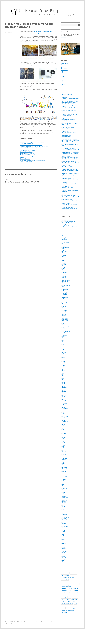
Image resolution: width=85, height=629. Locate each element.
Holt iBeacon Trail (24, 157)
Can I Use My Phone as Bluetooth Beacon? (70, 169)
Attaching (64, 264)
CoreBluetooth (64, 299)
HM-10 (63, 362)
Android (63, 248)
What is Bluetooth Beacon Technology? (69, 195)
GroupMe (63, 357)
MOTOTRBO (64, 433)
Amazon (63, 246)
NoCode (63, 442)
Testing (63, 515)
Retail (63, 472)
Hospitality (63, 80)
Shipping (63, 492)
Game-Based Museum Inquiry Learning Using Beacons (32, 142)
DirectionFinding (75, 584)
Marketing (63, 76)
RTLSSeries (64, 479)
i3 (62, 369)
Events (63, 328)
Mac (63, 415)
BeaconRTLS (64, 268)
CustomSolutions (65, 305)
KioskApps (64, 396)
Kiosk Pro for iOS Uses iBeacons (27, 154)
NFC (63, 441)
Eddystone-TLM (65, 319)
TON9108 (64, 523)
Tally (63, 513)
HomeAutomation (65, 364)
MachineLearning (65, 416)
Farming (63, 336)
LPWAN (63, 413)
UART (63, 532)
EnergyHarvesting (65, 326)
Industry (62, 77)
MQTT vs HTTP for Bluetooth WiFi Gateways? (70, 101)
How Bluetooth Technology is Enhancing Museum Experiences (34, 146)
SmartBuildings (65, 497)
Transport (64, 610)
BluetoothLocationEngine (66, 280)
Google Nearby (65, 356)
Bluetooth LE (64, 276)
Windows (63, 556)
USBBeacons (64, 536)
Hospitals (64, 366)
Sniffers (63, 504)
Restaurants (64, 471)
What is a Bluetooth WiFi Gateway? (68, 119)
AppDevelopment (65, 254)
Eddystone (64, 316)
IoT (61, 67)
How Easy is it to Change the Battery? (69, 188)
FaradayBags (64, 335)
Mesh (62, 72)
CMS (63, 290)
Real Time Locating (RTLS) (66, 73)
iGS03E (63, 382)
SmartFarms (64, 500)
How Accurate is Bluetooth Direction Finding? (70, 183)
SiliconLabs (64, 496)
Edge (63, 323)
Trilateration (64, 531)
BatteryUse (64, 267)
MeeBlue (63, 422)
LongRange (64, 411)
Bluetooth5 (64, 277)
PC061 (63, 450)
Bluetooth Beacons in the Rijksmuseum (28, 156)
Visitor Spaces (12, 33)
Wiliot (63, 555)
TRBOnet (64, 530)
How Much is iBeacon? (66, 165)
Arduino (63, 260)
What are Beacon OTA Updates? (68, 137)
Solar (63, 509)
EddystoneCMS (65, 320)
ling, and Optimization (38, 33)
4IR (62, 235)
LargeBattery (64, 400)
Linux (63, 405)
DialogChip (64, 309)
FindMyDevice (64, 337)
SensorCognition (65, 489)
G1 (62, 348)
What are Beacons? (64, 63)
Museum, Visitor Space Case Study (28, 150)
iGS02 (63, 381)
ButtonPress (64, 286)
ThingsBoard (64, 518)
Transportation (63, 83)
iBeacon (63, 375)
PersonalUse (64, 451)
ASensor (63, 261)
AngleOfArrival (64, 250)
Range (63, 466)
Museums (7, 33)
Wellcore (63, 552)
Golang (63, 354)
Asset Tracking (64, 68)
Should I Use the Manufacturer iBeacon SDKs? (70, 102)
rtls (62, 477)
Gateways (64, 352)
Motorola (63, 432)
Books (63, 284)
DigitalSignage (64, 310)
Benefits (62, 64)
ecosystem (64, 315)
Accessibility (64, 240)
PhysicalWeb (64, 453)
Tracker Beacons (65, 526)
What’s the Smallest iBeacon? (67, 187)
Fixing (63, 340)
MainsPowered (64, 417)
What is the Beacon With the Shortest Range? (70, 157)
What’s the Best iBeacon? (67, 94)
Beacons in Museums (25, 158)
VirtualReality (64, 543)
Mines (63, 426)
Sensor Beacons (65, 488)
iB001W (63, 371)
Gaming (63, 350)
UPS (63, 534)
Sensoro (63, 491)
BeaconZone (64, 272)
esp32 (63, 327)
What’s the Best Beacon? (66, 136)
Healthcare (64, 360)
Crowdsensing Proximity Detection (27, 143)
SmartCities (64, 498)
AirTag (63, 244)
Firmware (63, 339)
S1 (62, 483)
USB (63, 535)
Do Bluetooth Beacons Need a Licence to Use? (70, 152)
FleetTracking (64, 341)
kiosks (63, 398)
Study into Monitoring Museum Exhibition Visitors (31, 149)
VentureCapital (64, 542)
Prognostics (64, 460)
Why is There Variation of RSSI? (68, 103)
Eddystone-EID (65, 318)
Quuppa (63, 464)
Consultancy (64, 295)
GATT (63, 353)
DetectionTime (64, 306)
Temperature (64, 514)
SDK (63, 485)
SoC (63, 505)
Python (63, 463)
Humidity (63, 367)
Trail (63, 527)
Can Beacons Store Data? (67, 135)
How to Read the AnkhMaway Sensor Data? (70, 179)
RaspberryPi (64, 467)
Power (63, 455)
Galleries (63, 349)
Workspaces (64, 559)
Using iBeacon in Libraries (26, 161)
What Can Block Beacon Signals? (68, 143)
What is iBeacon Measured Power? (68, 147)
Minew (63, 428)
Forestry (63, 345)
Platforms (64, 454)
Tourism (63, 525)
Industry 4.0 (64, 388)
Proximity (64, 462)
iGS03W (63, 383)
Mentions (63, 424)
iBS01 (63, 377)
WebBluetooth (64, 551)
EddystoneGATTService (66, 322)
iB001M (63, 370)
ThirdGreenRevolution (66, 519)
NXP (63, 447)
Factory (63, 332)
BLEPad (63, 273)
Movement (64, 434)
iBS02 (63, 378)
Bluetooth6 (64, 278)
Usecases (64, 538)
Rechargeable (64, 468)
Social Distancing (64, 85)
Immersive (64, 386)
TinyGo (63, 522)
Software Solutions (65, 508)
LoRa (63, 412)
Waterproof (64, 548)
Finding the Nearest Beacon (26, 151)
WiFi (63, 553)
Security (63, 487)
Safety (63, 484)
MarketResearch (65, 421)
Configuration (64, 293)
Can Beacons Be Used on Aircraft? (68, 126)
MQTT (63, 436)
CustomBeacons (65, 302)
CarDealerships (65, 288)
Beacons (63, 269)
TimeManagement (65, 521)
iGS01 (63, 379)
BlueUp (63, 282)
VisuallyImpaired (65, 546)
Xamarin (63, 560)
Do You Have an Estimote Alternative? (69, 148)
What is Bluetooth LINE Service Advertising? (70, 139)
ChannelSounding (65, 289)
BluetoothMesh (65, 281)
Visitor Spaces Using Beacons (27, 153)
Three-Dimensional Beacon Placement (69, 221)
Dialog (63, 307)
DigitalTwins (64, 311)
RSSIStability (64, 476)
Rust (63, 480)
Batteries (63, 265)
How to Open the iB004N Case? (68, 207)
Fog (63, 344)
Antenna (63, 252)
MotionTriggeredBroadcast (67, 430)
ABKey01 (64, 238)
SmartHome (64, 501)
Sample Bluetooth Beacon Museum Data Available (31, 144)
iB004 (63, 374)
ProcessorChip (64, 458)
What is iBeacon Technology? (67, 199)
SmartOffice (64, 502)
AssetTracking (64, 263)
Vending (63, 540)
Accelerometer (64, 239)
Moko (63, 429)
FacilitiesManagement (66, 331)
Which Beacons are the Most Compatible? (69, 133)
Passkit (63, 449)
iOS (63, 392)
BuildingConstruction (66, 285)
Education (63, 84)
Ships (63, 493)
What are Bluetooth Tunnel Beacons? (69, 161)
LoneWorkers (64, 409)
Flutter (63, 343)
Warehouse (64, 547)
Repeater (63, 470)
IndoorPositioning (65, 387)
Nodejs (63, 443)
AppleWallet (64, 255)
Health (63, 358)
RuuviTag (64, 481)
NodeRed (63, 445)
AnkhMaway (64, 251)
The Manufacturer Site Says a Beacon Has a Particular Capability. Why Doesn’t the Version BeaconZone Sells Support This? (70, 177)
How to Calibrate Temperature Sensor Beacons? (70, 154)
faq (62, 333)
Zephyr (63, 561)
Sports (63, 510)
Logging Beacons (65, 408)
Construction (64, 294)
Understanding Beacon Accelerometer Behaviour (71, 226)
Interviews (64, 391)
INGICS (63, 390)
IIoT (76, 590)
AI (62, 243)
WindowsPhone (65, 557)
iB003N (63, 373)
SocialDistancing (65, 506)
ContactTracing (65, 297)
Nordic (63, 446)
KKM (63, 399)
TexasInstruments (65, 517)
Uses (62, 66)
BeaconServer (64, 271)
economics (64, 314)
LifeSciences (64, 403)
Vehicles (63, 539)
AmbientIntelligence (65, 247)
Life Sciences (63, 79)
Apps (62, 71)
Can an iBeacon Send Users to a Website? (70, 153)
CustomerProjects (65, 303)
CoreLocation (64, 301)
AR (62, 259)
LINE (63, 404)
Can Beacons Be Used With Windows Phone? (70, 200)
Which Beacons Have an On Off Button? (69, 132)
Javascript (64, 395)
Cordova (63, 298)
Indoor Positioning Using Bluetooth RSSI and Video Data (32, 160)
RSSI (63, 475)
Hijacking (63, 361)
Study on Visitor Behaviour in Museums (28, 147)
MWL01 (63, 438)
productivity (64, 459)
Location (63, 407)
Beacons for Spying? (66, 156)
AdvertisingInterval (65, 242)
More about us (63, 36)
